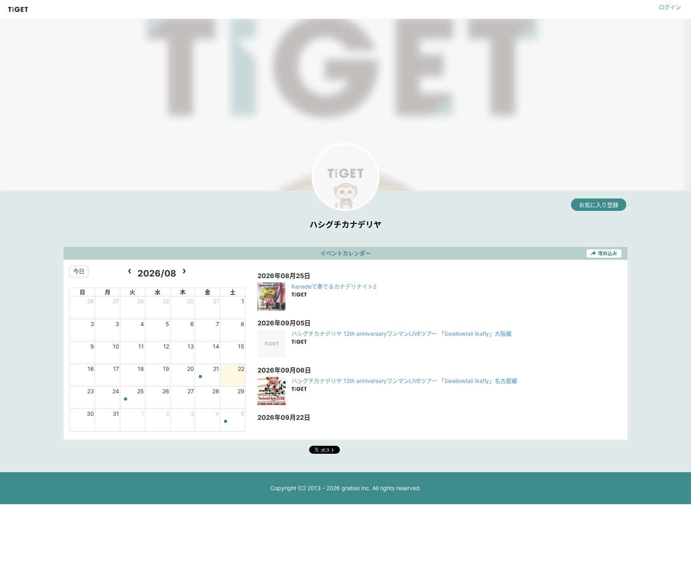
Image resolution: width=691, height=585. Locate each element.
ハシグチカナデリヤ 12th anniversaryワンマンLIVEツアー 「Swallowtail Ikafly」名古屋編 (404, 380)
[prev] (130, 271)
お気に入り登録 (598, 204)
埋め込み (607, 253)
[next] (184, 271)
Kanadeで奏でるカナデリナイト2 (334, 286)
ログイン (670, 7)
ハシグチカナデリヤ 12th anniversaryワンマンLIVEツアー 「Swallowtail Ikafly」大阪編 (401, 333)
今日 (78, 271)
